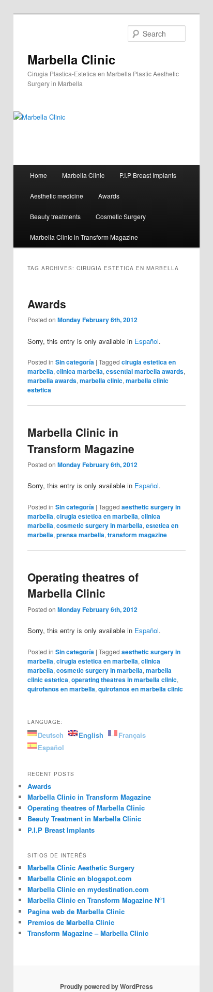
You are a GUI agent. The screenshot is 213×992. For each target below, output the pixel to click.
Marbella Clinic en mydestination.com (88, 889)
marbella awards (52, 380)
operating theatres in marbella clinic (124, 679)
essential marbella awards (145, 371)
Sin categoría (74, 362)
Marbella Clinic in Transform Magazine (84, 237)
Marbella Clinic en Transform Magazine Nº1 (96, 900)
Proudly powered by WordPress (106, 986)
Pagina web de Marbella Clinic (76, 911)
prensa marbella (80, 534)
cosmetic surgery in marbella (99, 525)
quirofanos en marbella (61, 688)
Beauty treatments (55, 216)
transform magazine (137, 534)
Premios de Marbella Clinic (70, 922)
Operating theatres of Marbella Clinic (83, 585)
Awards (108, 195)
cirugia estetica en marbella (97, 516)
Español (146, 341)
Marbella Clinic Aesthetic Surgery (80, 867)
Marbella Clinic (71, 59)
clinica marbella (79, 371)
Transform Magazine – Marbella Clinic (87, 933)
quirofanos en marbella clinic (140, 688)
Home (38, 175)
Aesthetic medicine (56, 195)
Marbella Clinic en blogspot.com (79, 878)
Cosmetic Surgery (121, 216)
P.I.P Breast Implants (147, 175)
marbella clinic (101, 380)
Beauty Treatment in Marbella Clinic (84, 818)
